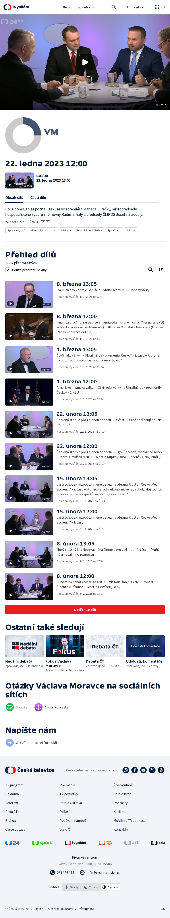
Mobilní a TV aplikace (129, 820)
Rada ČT (11, 811)
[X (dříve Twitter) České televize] (152, 770)
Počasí (65, 811)
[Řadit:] (161, 269)
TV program (14, 785)
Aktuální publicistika (42, 230)
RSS (162, 909)
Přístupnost (86, 909)
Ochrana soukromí (60, 909)
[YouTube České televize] (143, 770)
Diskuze (66, 230)
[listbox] (91, 887)
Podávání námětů (73, 820)
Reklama (12, 794)
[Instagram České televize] (125, 770)
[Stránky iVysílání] (75, 844)
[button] (85, 62)
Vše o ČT (66, 829)
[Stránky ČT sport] (42, 844)
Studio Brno (122, 794)
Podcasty (121, 802)
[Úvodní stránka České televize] (30, 770)
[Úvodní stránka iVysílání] (20, 7)
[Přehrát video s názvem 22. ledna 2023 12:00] (85, 62)
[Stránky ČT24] (12, 844)
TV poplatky (69, 794)
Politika (130, 230)
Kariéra (119, 811)
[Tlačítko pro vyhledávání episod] (150, 270)
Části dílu (38, 197)
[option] (71, 887)
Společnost (114, 230)
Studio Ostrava (71, 802)
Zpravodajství (16, 230)
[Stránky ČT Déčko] (105, 844)
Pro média (67, 785)
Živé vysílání (123, 785)
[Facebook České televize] (134, 770)
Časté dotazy (15, 829)
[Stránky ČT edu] (158, 844)
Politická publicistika (89, 230)
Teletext (11, 802)
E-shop (10, 820)
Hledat (114, 7)
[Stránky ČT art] (131, 844)
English (38, 909)
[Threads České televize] (161, 770)
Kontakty (121, 829)
